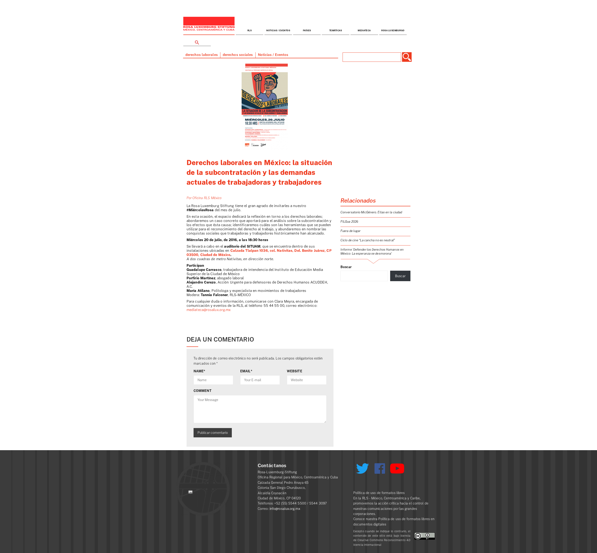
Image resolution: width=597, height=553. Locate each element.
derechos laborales (201, 55)
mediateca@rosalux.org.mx (209, 310)
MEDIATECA (364, 31)
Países (307, 31)
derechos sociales (238, 55)
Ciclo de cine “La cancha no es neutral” (367, 240)
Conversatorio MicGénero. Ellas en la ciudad (371, 212)
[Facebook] (380, 468)
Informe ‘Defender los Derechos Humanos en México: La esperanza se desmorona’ (372, 251)
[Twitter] (362, 470)
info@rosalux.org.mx (285, 508)
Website (294, 371)
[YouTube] (397, 470)
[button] (197, 40)
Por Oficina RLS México (204, 198)
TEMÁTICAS (335, 31)
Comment (203, 390)
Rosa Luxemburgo (393, 31)
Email (246, 371)
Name (199, 371)
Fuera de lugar (350, 230)
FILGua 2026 (349, 221)
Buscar (346, 267)
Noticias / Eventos (278, 31)
